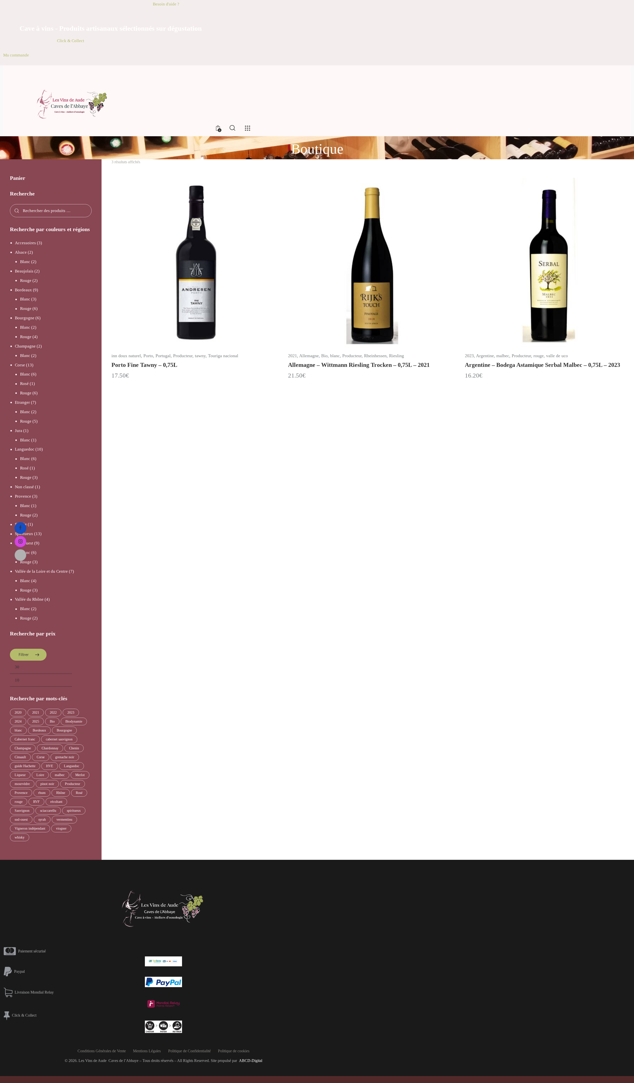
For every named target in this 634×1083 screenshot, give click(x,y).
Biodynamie (73, 721)
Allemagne (309, 355)
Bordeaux (23, 290)
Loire (40, 775)
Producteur (182, 355)
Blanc (25, 261)
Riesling (396, 355)
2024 (18, 721)
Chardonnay (50, 748)
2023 (469, 355)
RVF (36, 802)
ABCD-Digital (250, 1060)
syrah (42, 819)
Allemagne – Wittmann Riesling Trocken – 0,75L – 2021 (359, 365)
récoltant (56, 802)
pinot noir (47, 784)
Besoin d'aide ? (166, 4)
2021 (292, 355)
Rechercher (16, 211)
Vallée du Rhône (29, 599)
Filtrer (24, 654)
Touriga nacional (223, 355)
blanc (335, 355)
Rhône (60, 793)
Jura (18, 430)
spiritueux (74, 810)
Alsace (21, 252)
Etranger (22, 402)
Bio (324, 355)
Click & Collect (70, 40)
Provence (23, 496)
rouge (538, 355)
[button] (182, 262)
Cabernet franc (25, 739)
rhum (42, 793)
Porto (148, 355)
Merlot (80, 775)
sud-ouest (21, 819)
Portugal (163, 355)
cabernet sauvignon (59, 739)
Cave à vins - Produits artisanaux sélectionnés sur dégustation (111, 28)
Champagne (25, 346)
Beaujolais (24, 271)
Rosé (24, 383)
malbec (502, 355)
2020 (18, 712)
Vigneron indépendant (30, 828)
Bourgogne (24, 318)
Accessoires (25, 243)
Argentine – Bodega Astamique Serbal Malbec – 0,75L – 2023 (542, 365)
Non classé (24, 487)
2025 (35, 721)
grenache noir (64, 757)
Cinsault (20, 757)
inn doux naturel (126, 355)
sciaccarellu (48, 810)
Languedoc (24, 449)
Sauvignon (22, 810)
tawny (200, 355)
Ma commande (16, 55)
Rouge (25, 280)
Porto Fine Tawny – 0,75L (144, 365)
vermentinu (64, 819)
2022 (53, 712)
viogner (61, 828)
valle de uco (557, 355)
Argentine (485, 355)
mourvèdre (22, 784)
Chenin (74, 748)
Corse (20, 365)
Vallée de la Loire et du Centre (41, 571)
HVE (49, 766)
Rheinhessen (375, 355)
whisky (20, 837)
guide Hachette (25, 766)
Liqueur (20, 775)
